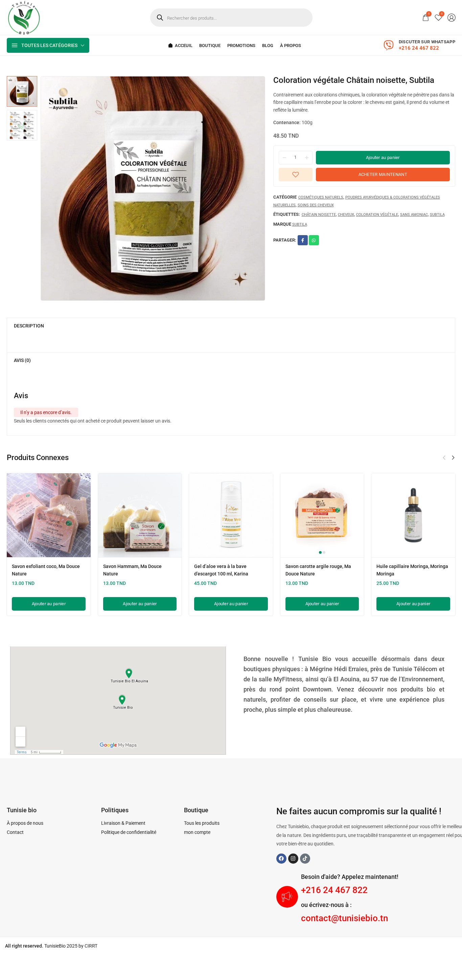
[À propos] (290, 45)
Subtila (437, 215)
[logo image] (24, 17)
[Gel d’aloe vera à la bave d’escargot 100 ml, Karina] (231, 515)
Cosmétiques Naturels (320, 197)
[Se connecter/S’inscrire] (451, 18)
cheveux (346, 215)
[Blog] (267, 45)
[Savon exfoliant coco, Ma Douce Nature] (49, 515)
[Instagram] (293, 859)
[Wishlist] (438, 17)
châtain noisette (319, 215)
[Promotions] (241, 45)
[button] (453, 458)
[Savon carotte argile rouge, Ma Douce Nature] (322, 515)
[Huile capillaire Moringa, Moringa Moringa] (413, 515)
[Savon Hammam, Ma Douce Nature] (140, 515)
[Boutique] (210, 45)
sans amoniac (414, 215)
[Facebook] (281, 859)
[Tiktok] (305, 859)
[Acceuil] (180, 45)
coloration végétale (377, 215)
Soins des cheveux (316, 205)
